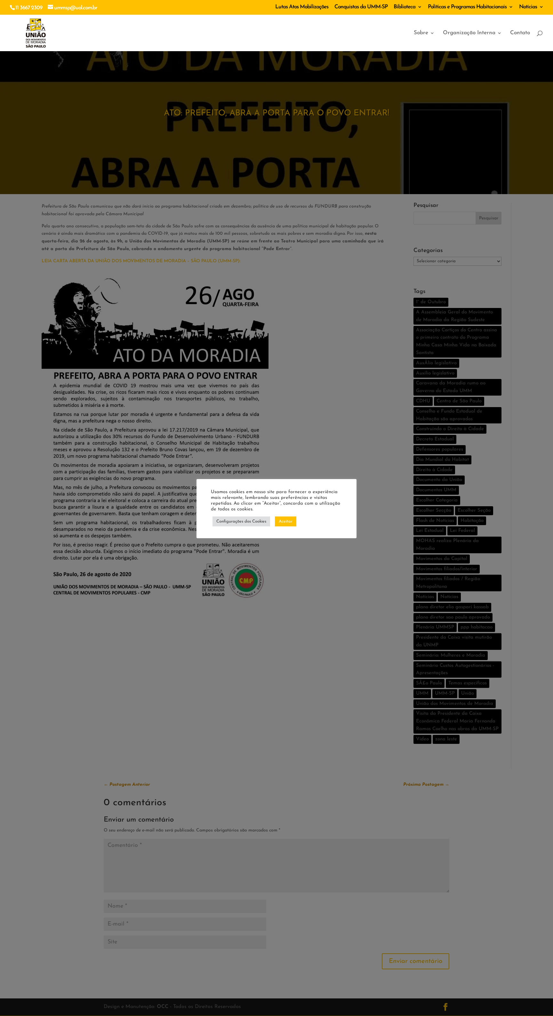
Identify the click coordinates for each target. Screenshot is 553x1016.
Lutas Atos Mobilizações (301, 7)
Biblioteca (404, 7)
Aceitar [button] (286, 521)
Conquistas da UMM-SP (361, 7)
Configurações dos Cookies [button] (241, 521)
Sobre (421, 33)
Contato (520, 33)
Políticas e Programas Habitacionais (467, 7)
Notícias (528, 7)
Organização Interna (469, 33)
